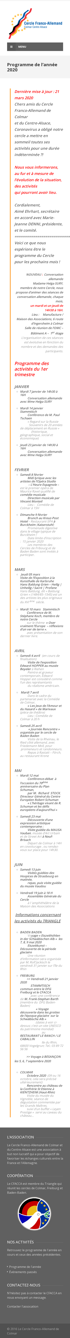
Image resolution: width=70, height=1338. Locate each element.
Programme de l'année (25, 1267)
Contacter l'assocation (22, 1306)
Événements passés (23, 1272)
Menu (22, 46)
